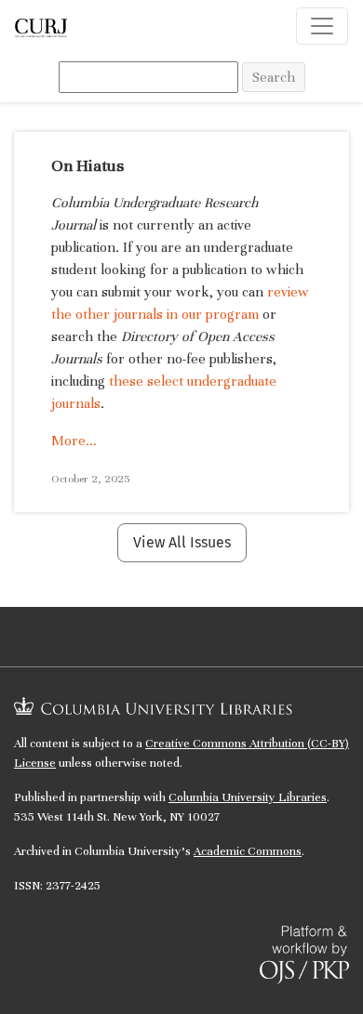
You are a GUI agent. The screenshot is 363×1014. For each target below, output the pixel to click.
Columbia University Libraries (247, 797)
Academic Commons (248, 851)
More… (74, 440)
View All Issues (182, 542)
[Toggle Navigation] (322, 26)
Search (273, 77)
